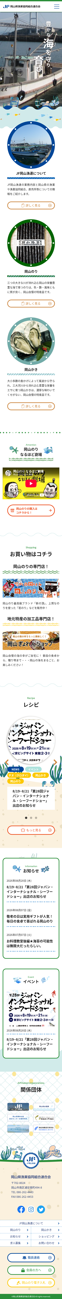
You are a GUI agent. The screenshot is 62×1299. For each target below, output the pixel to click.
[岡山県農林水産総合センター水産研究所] (18, 1118)
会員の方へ (33, 1270)
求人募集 (15, 1243)
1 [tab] (26, 818)
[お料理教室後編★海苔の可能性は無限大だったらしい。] (31, 942)
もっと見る (33, 830)
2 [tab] (31, 818)
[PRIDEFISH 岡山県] (44, 1118)
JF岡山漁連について (31, 1223)
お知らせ (15, 1236)
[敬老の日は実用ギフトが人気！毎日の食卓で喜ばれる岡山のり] (31, 918)
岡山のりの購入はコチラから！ (26, 510)
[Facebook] (21, 1209)
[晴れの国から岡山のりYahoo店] (31, 588)
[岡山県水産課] (44, 1107)
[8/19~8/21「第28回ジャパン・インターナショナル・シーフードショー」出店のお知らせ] (31, 762)
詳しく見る (33, 205)
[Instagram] (31, 1209)
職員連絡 (34, 1257)
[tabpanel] (31, 762)
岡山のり (15, 1230)
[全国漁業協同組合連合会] (18, 1107)
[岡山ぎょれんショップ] (31, 640)
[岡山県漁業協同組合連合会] (21, 7)
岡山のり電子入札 (34, 1282)
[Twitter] (41, 1209)
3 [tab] (36, 818)
